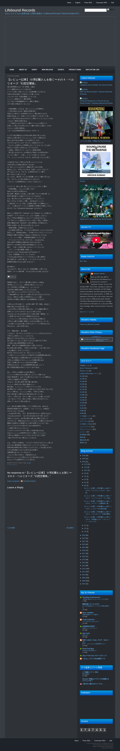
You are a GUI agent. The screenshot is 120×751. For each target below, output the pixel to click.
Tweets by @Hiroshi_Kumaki (89, 324)
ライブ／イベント (86, 429)
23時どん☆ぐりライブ (89, 628)
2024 (84, 462)
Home (69, 3)
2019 (84, 547)
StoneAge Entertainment (91, 597)
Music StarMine (88, 613)
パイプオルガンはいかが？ (90, 621)
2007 (84, 584)
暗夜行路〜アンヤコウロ (90, 604)
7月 (85, 476)
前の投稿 (70, 528)
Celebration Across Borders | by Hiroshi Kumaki (96, 85)
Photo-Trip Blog (88, 649)
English (77, 3)
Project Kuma (75, 70)
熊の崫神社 (85, 674)
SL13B (82, 379)
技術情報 (83, 434)
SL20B (82, 395)
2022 (84, 538)
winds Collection (88, 619)
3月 (85, 525)
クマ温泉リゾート (86, 416)
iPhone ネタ (84, 371)
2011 (84, 572)
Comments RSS (101, 3)
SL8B (82, 411)
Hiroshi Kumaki (99, 273)
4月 (85, 485)
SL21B (82, 397)
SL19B (82, 392)
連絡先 (82, 442)
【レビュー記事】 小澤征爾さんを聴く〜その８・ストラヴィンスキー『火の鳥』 (98, 490)
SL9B (82, 413)
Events (61, 70)
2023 (84, 535)
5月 (85, 482)
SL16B (82, 387)
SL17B (82, 389)
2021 (84, 541)
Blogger (111, 748)
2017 (84, 553)
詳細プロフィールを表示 (87, 311)
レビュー (14, 464)
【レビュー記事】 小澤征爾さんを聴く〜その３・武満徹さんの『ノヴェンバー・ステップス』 (98, 519)
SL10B (82, 376)
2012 (84, 569)
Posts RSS (88, 3)
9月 (85, 473)
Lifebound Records (20, 10)
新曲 (81, 437)
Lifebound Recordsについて (89, 373)
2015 (84, 559)
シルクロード (85, 419)
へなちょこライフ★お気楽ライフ (93, 658)
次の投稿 (12, 528)
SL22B (82, 400)
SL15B (82, 384)
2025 (84, 459)
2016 (84, 556)
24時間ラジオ (85, 365)
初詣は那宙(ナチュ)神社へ (90, 614)
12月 (85, 464)
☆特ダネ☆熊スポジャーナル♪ (92, 684)
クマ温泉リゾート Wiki (90, 672)
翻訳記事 (83, 440)
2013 (84, 565)
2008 (84, 581)
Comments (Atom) (29, 481)
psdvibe (111, 745)
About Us (23, 70)
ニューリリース (85, 427)
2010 (84, 575)
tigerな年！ (85, 635)
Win (81, 261)
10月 (85, 470)
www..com (96, 336)
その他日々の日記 (86, 424)
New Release (47, 70)
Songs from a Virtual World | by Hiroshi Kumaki (96, 219)
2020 (84, 544)
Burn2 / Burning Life (87, 368)
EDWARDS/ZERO (88, 626)
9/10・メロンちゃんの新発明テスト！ (94, 644)
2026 (84, 455)
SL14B (82, 381)
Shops (34, 70)
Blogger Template (98, 746)
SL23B (82, 403)
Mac (85, 261)
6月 (85, 479)
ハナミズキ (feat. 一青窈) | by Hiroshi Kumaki (95, 141)
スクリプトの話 (85, 421)
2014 (84, 562)
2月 (85, 528)
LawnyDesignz (109, 746)
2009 (84, 578)
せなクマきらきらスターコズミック (94, 655)
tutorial (105, 745)
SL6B (82, 408)
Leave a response (13, 481)
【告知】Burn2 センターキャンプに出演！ (95, 599)
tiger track (86, 633)
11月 (85, 467)
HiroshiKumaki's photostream (102, 340)
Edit (112, 3)
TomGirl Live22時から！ (90, 650)
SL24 (82, 405)
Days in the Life (92, 70)
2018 (84, 550)
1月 (85, 531)
